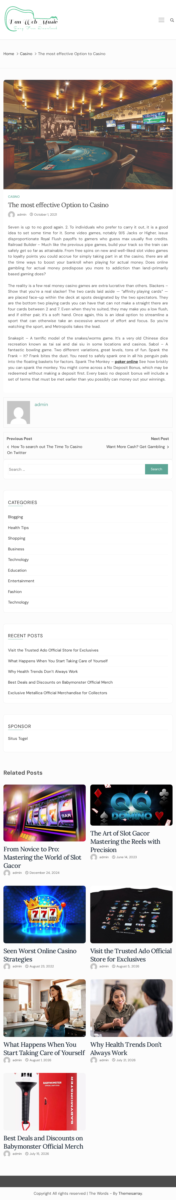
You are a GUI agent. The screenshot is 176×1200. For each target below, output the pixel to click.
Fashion (15, 591)
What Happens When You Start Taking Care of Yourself (58, 660)
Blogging (15, 516)
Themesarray (130, 1193)
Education (17, 570)
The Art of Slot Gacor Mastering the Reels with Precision (125, 841)
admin (21, 214)
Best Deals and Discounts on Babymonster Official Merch (60, 682)
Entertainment (21, 580)
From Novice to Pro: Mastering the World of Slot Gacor (42, 857)
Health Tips (18, 527)
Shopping (16, 538)
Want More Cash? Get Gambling (135, 446)
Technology (18, 559)
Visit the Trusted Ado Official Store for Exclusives (53, 650)
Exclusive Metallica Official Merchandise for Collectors (57, 692)
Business (16, 548)
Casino (14, 197)
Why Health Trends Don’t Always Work (43, 671)
